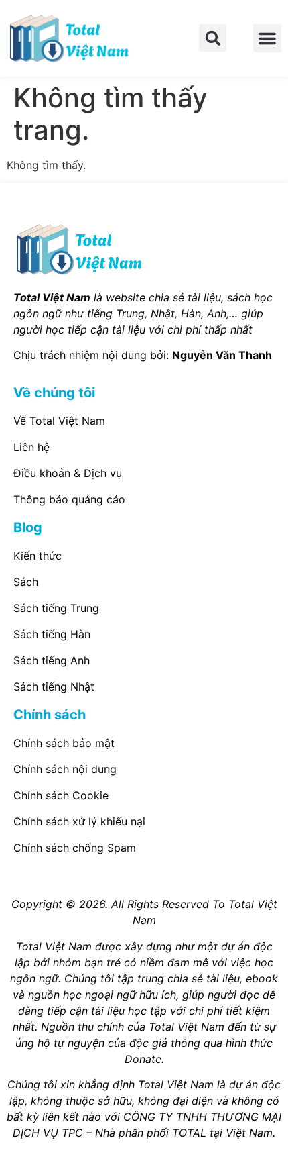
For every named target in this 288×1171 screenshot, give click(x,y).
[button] (212, 38)
